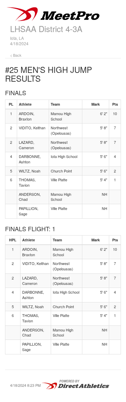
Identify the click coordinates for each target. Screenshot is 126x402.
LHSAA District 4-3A (46, 28)
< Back (16, 55)
